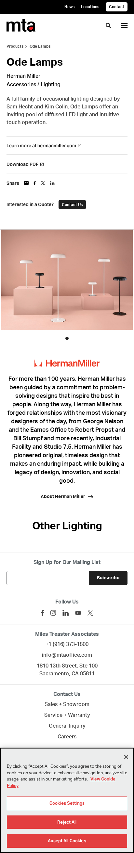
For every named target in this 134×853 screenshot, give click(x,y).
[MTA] (21, 25)
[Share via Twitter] (43, 183)
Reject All (66, 822)
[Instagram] (53, 613)
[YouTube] (78, 613)
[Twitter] (90, 613)
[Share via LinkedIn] (52, 183)
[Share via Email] (26, 183)
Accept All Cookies (67, 841)
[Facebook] (42, 613)
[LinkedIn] (65, 613)
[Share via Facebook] (35, 183)
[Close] (126, 757)
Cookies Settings (67, 803)
